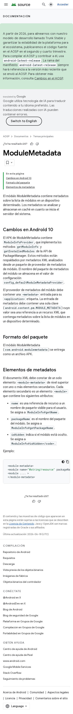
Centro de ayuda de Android (20, 649)
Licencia (10, 698)
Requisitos (9, 558)
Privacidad (25, 698)
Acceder (63, 4)
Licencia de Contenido (21, 523)
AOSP (6, 136)
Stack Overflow (12, 672)
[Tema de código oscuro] (63, 462)
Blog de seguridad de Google (20, 615)
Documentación (17, 16)
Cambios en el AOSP (48, 78)
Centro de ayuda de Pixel (18, 655)
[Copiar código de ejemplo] (67, 462)
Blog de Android (12, 609)
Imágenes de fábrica (15, 576)
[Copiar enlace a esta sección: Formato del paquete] (51, 337)
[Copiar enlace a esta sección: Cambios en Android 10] (57, 230)
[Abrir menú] (6, 4)
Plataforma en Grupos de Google (22, 621)
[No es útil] (37, 144)
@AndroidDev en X (14, 603)
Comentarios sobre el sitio (51, 698)
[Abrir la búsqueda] (44, 4)
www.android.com (14, 661)
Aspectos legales (58, 692)
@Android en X (12, 597)
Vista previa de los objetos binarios (23, 570)
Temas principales (43, 136)
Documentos (21, 136)
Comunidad (37, 692)
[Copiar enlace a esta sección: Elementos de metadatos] (60, 370)
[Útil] (31, 144)
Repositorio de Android (16, 552)
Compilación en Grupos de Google (23, 627)
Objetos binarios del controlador (22, 582)
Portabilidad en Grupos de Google (23, 633)
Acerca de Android (14, 692)
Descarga (9, 564)
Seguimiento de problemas (19, 678)
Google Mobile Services (17, 667)
